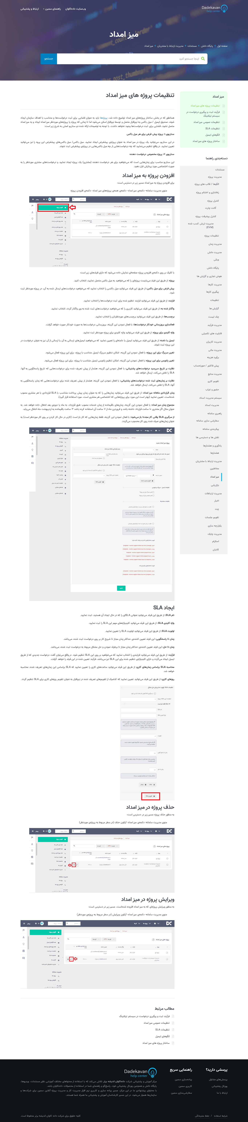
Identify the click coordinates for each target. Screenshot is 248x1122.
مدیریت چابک (215, 534)
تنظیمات (214, 300)
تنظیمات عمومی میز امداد (157, 1023)
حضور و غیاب (212, 390)
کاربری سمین (185, 1086)
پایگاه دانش (207, 46)
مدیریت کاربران (214, 342)
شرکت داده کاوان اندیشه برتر (49, 1116)
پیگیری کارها (212, 292)
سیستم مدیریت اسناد (210, 398)
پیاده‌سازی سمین (183, 1080)
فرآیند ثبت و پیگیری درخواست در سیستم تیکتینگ (144, 1016)
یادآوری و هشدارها (212, 446)
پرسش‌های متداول (218, 1080)
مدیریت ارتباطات (213, 494)
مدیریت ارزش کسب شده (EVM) (201, 226)
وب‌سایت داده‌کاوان (75, 9)
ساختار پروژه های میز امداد (156, 1043)
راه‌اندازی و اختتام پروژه (207, 193)
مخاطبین (214, 469)
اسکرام (215, 541)
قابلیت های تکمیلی (212, 334)
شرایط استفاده (220, 1116)
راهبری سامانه (215, 414)
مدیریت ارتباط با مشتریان (170, 46)
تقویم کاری (213, 381)
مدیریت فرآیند (215, 325)
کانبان (216, 550)
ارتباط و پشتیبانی (30, 9)
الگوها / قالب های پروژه (207, 184)
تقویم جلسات (212, 518)
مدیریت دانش (215, 253)
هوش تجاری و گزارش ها (209, 276)
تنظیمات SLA (162, 1030)
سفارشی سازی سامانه (207, 421)
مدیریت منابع (215, 374)
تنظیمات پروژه (211, 236)
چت (217, 509)
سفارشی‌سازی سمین (181, 1093)
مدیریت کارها (215, 285)
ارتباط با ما (222, 1093)
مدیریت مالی (215, 350)
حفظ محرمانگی (202, 1116)
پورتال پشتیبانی (219, 1086)
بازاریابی (215, 485)
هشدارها (214, 453)
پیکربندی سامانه (211, 429)
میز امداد (148, 46)
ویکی (216, 260)
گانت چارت (210, 208)
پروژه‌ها (103, 118)
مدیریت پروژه (215, 177)
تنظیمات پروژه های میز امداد (205, 106)
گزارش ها (214, 309)
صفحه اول (222, 46)
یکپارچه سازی (215, 526)
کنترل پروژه (213, 201)
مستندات (192, 46)
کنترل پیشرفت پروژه (206, 216)
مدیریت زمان (215, 244)
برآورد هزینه (213, 358)
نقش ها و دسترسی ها (207, 438)
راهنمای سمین (53, 9)
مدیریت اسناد (212, 405)
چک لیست (213, 317)
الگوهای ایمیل (162, 1037)
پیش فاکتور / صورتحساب (206, 366)
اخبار (216, 501)
